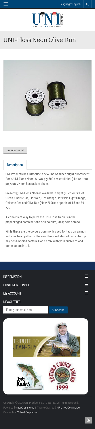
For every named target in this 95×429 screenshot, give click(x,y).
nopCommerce (25, 407)
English (76, 4)
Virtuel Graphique (27, 412)
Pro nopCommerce (69, 407)
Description (15, 165)
